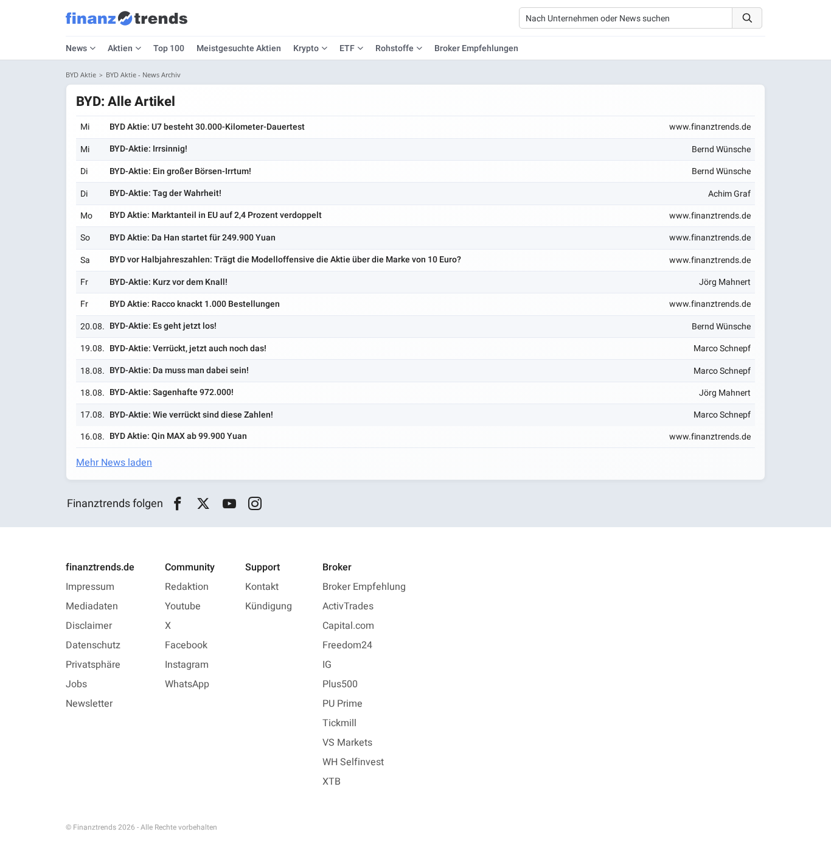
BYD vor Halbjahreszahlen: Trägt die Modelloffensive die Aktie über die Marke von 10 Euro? (285, 259)
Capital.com (348, 625)
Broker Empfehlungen (476, 48)
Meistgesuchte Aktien (238, 48)
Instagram (187, 664)
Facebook (186, 645)
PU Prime (342, 703)
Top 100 (168, 48)
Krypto (306, 48)
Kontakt (262, 587)
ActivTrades (348, 606)
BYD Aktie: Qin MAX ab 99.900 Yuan (178, 436)
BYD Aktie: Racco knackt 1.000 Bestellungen (195, 304)
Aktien (120, 48)
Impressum (90, 587)
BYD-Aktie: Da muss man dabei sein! (179, 370)
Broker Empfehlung (364, 587)
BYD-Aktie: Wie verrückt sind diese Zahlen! (191, 414)
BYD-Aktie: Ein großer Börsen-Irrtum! (180, 171)
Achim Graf (729, 193)
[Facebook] (177, 504)
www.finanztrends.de (710, 127)
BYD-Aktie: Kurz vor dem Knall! (169, 282)
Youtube (183, 606)
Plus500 (340, 684)
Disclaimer (89, 625)
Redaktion (187, 587)
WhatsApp (187, 684)
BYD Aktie (81, 74)
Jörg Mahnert (725, 282)
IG (327, 664)
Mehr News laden (114, 462)
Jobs (76, 684)
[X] (203, 504)
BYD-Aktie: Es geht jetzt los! (163, 326)
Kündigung (268, 606)
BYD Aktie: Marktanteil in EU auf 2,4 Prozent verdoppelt (216, 215)
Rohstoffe (394, 48)
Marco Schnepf (722, 348)
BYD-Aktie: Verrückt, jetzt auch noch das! (188, 348)
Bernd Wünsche (721, 149)
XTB (331, 781)
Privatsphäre (93, 664)
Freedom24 (347, 645)
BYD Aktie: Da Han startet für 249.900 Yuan (193, 237)
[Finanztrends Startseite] (126, 24)
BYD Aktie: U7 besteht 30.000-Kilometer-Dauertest (207, 127)
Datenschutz (93, 645)
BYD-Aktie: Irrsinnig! (148, 148)
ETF (347, 48)
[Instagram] (255, 504)
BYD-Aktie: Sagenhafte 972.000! (172, 392)
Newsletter (89, 703)
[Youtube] (229, 504)
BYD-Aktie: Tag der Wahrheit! (165, 193)
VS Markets (347, 742)
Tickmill (339, 723)
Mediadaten (92, 606)
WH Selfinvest (353, 762)
